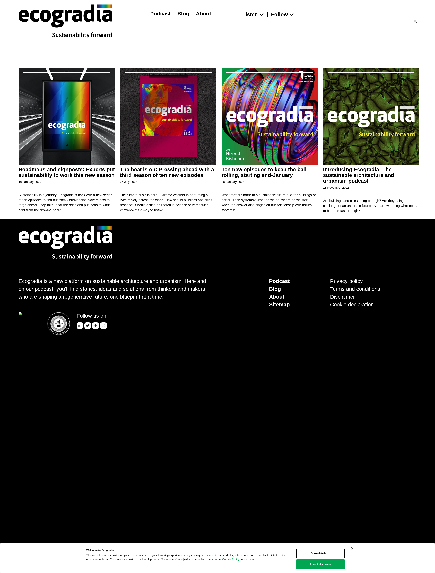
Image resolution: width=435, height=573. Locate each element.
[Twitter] (87, 325)
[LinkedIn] (80, 325)
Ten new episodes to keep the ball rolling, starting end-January (264, 172)
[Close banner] (352, 548)
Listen (250, 15)
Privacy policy (346, 281)
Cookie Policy (231, 559)
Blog (183, 14)
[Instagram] (103, 325)
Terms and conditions (355, 289)
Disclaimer (342, 297)
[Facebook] (95, 325)
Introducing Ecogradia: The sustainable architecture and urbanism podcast (358, 175)
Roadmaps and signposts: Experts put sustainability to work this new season (67, 172)
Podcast (160, 14)
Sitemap (279, 305)
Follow (279, 15)
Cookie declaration (352, 305)
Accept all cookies (320, 564)
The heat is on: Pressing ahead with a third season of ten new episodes (167, 172)
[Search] (415, 21)
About (203, 14)
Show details (318, 553)
